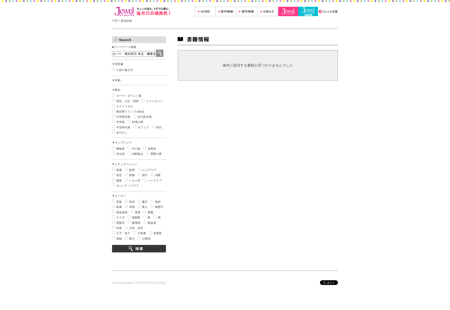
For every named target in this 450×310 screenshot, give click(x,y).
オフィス (143, 127)
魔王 (145, 201)
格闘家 (136, 217)
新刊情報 (225, 11)
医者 (132, 201)
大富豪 (142, 233)
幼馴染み (137, 153)
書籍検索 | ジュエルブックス (153, 11)
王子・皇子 (123, 233)
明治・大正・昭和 (127, 101)
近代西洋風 (145, 116)
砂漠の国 (137, 122)
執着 (119, 170)
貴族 (119, 201)
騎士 (132, 238)
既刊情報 (246, 11)
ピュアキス (308, 11)
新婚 (132, 175)
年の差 (136, 148)
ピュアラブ (149, 170)
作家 (119, 228)
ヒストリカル (124, 106)
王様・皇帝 (136, 228)
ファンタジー (154, 101)
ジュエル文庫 (328, 11)
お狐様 (146, 238)
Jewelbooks (288, 11)
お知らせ (267, 11)
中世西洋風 (123, 116)
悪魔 (150, 212)
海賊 (119, 238)
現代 (159, 127)
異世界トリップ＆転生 (130, 111)
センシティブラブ (127, 185)
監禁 (132, 170)
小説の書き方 (124, 70)
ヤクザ (120, 217)
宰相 (132, 207)
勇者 (137, 212)
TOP (115, 20)
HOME (205, 11)
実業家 (157, 233)
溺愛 (158, 175)
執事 (119, 207)
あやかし (122, 132)
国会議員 (122, 212)
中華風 (120, 122)
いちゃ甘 (134, 180)
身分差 (120, 153)
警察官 (120, 223)
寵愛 (119, 180)
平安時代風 (123, 127)
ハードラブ (155, 180)
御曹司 (159, 207)
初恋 (119, 175)
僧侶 (158, 201)
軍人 (145, 207)
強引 (145, 175)
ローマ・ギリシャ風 (129, 95)
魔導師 (136, 223)
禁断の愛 (156, 153)
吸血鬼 (152, 223)
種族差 (120, 148)
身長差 (152, 148)
